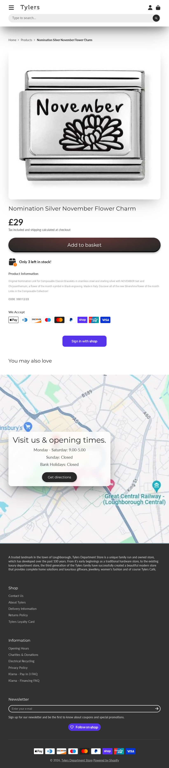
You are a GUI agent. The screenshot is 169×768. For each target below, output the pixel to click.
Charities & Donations (23, 654)
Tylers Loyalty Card (21, 621)
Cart (158, 7)
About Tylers (17, 602)
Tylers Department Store (77, 760)
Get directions (59, 477)
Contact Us (15, 596)
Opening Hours (18, 648)
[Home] (30, 7)
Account (150, 7)
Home (12, 40)
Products (26, 40)
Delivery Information (22, 608)
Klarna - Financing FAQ (23, 680)
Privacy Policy (18, 667)
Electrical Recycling (21, 661)
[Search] (156, 18)
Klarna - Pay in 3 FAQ (23, 674)
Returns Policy (18, 615)
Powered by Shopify (106, 760)
